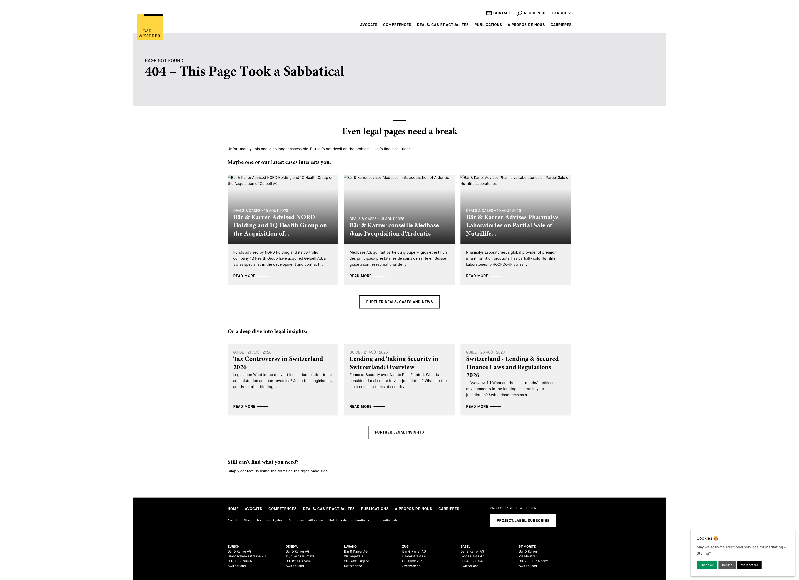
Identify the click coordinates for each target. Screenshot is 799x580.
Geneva (292, 547)
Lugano (350, 547)
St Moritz (527, 547)
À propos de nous (526, 25)
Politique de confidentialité (349, 520)
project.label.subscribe (523, 521)
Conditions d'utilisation (306, 520)
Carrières (561, 25)
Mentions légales (270, 520)
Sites (247, 520)
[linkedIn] (565, 520)
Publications (488, 25)
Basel (465, 547)
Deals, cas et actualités (443, 25)
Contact (502, 13)
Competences (397, 25)
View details (749, 565)
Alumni (232, 520)
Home (233, 509)
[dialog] (743, 552)
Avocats (368, 25)
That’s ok (706, 565)
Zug (405, 547)
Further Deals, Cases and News (399, 302)
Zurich (233, 547)
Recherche (535, 13)
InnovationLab (386, 520)
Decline (727, 565)
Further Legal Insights (399, 432)
